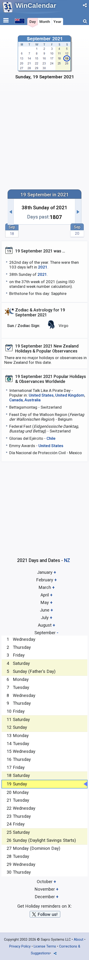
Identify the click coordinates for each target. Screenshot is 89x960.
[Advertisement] (44, 137)
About (78, 940)
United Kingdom (69, 395)
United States (41, 395)
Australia (32, 400)
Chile (51, 438)
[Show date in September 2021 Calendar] (44, 59)
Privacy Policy (20, 946)
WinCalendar (35, 5)
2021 (42, 267)
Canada (16, 400)
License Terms (45, 946)
